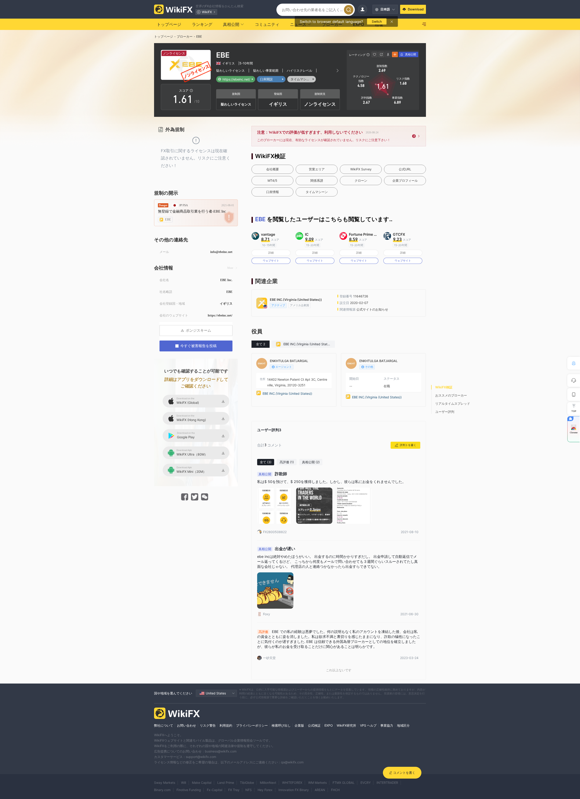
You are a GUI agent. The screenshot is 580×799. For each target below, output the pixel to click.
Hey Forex (265, 790)
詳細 (271, 252)
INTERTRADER (387, 782)
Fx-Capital (214, 790)
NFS (248, 790)
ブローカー (185, 36)
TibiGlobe (247, 782)
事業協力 (386, 725)
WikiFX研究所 (346, 725)
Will (183, 782)
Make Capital (201, 782)
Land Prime (225, 782)
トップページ (163, 36)
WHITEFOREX (292, 782)
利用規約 (226, 725)
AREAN (320, 790)
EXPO (328, 725)
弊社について (163, 725)
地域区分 (403, 725)
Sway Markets (164, 782)
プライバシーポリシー (252, 725)
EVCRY (365, 782)
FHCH (335, 790)
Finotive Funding (188, 790)
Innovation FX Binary (293, 790)
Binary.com (162, 790)
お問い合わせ (186, 725)
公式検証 (314, 725)
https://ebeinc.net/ (220, 315)
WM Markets (317, 782)
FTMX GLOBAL (344, 782)
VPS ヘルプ (368, 725)
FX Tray (233, 790)
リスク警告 (208, 725)
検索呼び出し (281, 725)
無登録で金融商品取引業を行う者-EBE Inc (192, 211)
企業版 (299, 725)
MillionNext (268, 782)
